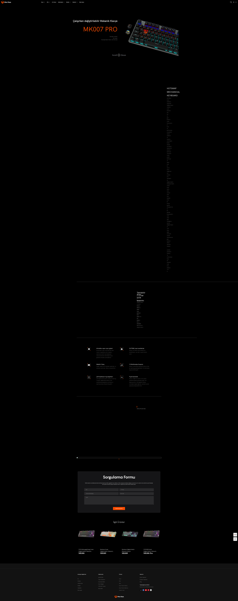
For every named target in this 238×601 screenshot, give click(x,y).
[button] (79, 540)
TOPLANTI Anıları (102, 586)
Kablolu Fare (121, 590)
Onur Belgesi (101, 584)
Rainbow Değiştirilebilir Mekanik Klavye (106, 550)
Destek (79, 585)
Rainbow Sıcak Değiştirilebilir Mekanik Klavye (85, 550)
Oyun (120, 578)
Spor (120, 583)
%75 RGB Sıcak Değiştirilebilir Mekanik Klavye (128, 550)
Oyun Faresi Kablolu (123, 585)
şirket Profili (100, 577)
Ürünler (79, 581)
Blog (141, 581)
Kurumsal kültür (101, 581)
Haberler (79, 588)
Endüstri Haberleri (143, 579)
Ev (78, 578)
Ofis (120, 581)
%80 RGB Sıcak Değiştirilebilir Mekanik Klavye (149, 550)
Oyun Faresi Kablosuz (123, 588)
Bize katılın (100, 588)
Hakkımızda (80, 583)
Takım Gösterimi (101, 579)
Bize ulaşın (80, 590)
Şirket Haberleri (143, 577)
